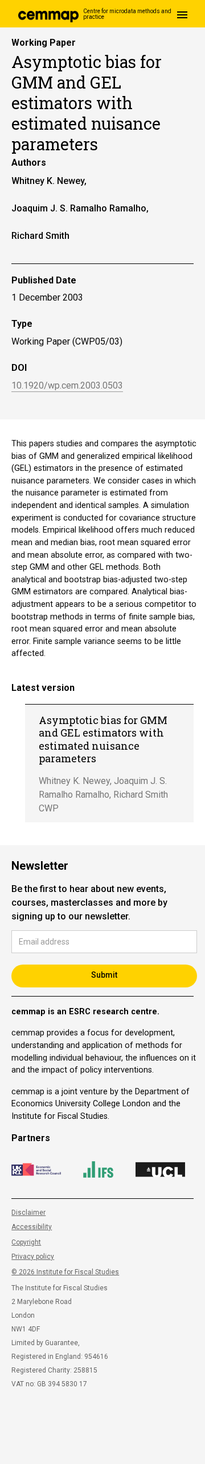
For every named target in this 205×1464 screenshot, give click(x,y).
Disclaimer (28, 1213)
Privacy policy (32, 1257)
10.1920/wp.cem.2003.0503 (67, 386)
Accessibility (31, 1227)
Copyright (26, 1242)
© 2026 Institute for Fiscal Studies (65, 1272)
